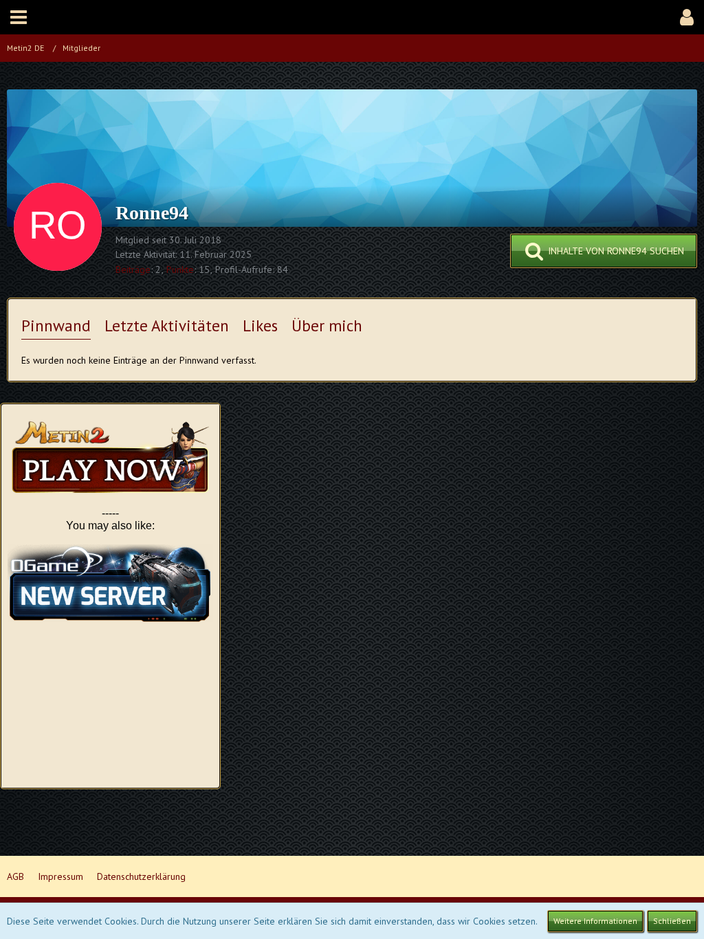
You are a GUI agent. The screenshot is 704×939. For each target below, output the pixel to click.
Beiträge (133, 269)
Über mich (327, 325)
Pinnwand (56, 325)
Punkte (180, 269)
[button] (18, 17)
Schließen (672, 921)
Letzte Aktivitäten (166, 325)
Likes (260, 325)
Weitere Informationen (595, 921)
